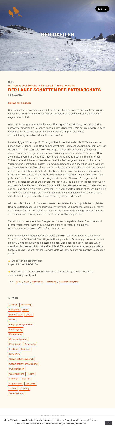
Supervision (15, 383)
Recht (31, 373)
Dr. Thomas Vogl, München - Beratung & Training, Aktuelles (41, 85)
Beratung (26, 304)
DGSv (26, 282)
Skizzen (26, 378)
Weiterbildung (16, 393)
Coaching (14, 309)
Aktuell (26, 52)
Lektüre (13, 349)
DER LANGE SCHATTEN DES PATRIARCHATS (54, 89)
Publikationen (16, 368)
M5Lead (25, 349)
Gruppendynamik (18, 339)
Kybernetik (30, 344)
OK (108, 423)
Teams (12, 388)
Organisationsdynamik (69, 282)
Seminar (13, 378)
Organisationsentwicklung (23, 363)
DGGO (18, 282)
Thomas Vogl (14, 52)
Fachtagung (51, 282)
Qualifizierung (16, 373)
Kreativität (15, 344)
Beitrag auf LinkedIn (19, 102)
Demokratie (15, 314)
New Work (14, 354)
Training (24, 388)
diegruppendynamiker (21, 324)
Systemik (30, 383)
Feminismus (37, 282)
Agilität (13, 304)
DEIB (25, 309)
